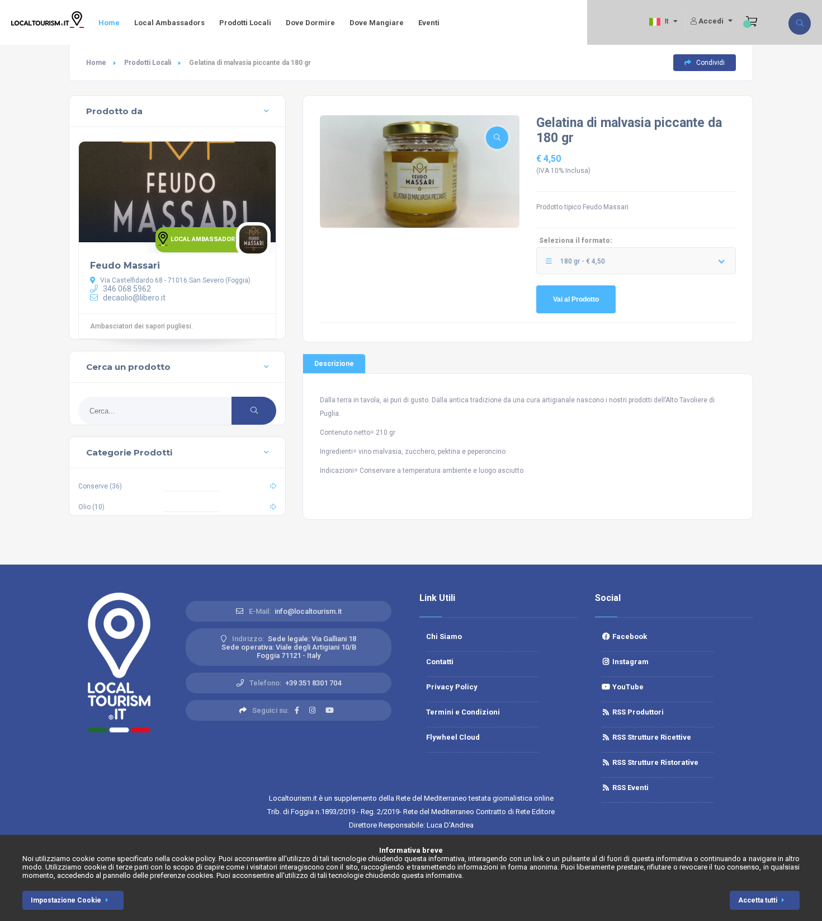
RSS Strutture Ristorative (654, 762)
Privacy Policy (452, 687)
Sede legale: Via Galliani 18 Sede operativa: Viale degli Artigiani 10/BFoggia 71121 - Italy (289, 647)
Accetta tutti (757, 900)
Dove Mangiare (376, 22)
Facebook (629, 636)
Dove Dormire (310, 22)
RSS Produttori (637, 712)
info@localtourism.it (308, 611)
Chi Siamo (444, 636)
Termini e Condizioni (463, 712)
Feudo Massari (125, 265)
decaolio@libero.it (133, 297)
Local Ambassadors (169, 22)
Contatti (439, 661)
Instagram (630, 661)
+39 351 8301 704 (313, 683)
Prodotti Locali (245, 22)
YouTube (627, 687)
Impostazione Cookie (66, 900)
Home (109, 22)
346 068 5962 (126, 288)
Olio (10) (91, 507)
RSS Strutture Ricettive (651, 737)
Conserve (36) (100, 486)
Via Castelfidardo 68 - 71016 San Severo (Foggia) (174, 280)
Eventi (429, 22)
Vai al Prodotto (576, 299)
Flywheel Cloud (453, 737)
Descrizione (334, 364)
